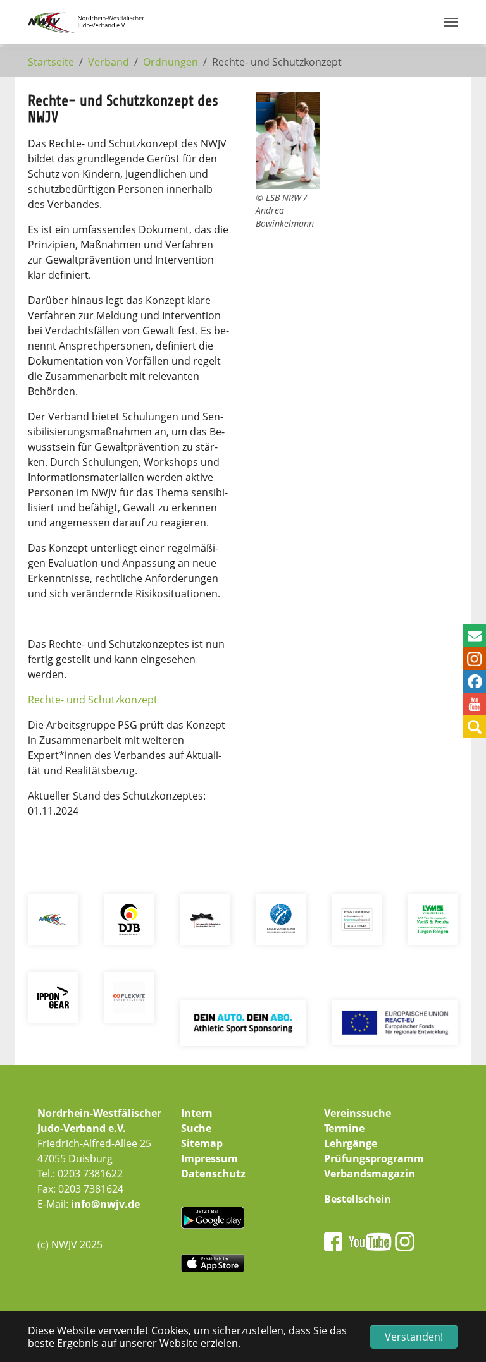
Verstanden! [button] (414, 1337)
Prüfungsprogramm (374, 1158)
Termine (344, 1128)
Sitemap (202, 1143)
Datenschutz (213, 1174)
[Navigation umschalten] (451, 22)
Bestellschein (357, 1199)
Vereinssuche (357, 1113)
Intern (197, 1113)
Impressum (209, 1158)
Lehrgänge (350, 1143)
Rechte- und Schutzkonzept (94, 700)
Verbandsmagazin (369, 1174)
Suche (196, 1128)
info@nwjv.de (105, 1204)
